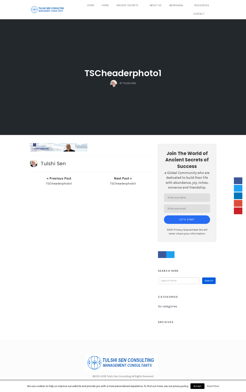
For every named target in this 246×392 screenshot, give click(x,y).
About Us (156, 5)
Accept (197, 386)
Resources (201, 5)
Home (90, 5)
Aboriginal (176, 5)
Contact (198, 13)
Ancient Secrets (127, 5)
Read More (213, 386)
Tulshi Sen (53, 163)
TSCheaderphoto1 (123, 73)
